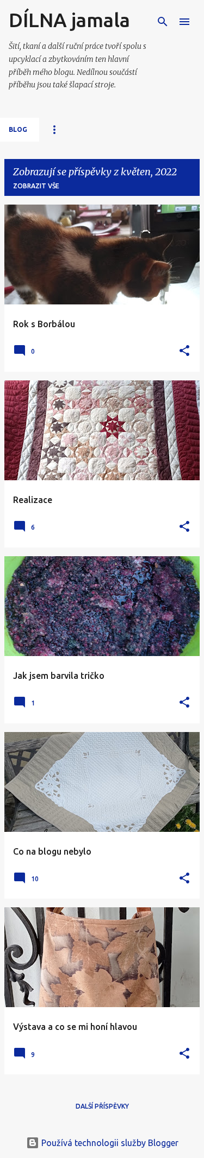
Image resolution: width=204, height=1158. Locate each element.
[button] (184, 351)
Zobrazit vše (36, 185)
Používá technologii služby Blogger (108, 1143)
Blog (18, 129)
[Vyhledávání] (162, 22)
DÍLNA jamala (69, 20)
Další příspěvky (102, 1106)
